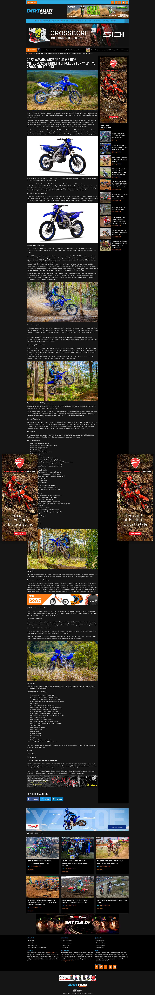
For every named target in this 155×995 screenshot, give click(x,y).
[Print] (62, 786)
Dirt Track (106, 21)
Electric (113, 21)
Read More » (34, 869)
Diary (39, 21)
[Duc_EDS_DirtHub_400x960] (113, 122)
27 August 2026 (117, 164)
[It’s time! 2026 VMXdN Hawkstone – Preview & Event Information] (105, 136)
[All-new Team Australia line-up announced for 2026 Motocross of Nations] (105, 148)
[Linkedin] (127, 2)
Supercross (55, 21)
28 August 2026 (117, 140)
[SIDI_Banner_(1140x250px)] (77, 46)
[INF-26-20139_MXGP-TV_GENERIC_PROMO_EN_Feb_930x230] (77, 934)
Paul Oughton (51, 953)
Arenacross (64, 21)
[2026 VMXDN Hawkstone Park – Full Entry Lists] (105, 209)
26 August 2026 (117, 225)
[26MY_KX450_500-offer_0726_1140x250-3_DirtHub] (98, 18)
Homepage (29, 53)
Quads (84, 21)
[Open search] (126, 21)
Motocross (46, 21)
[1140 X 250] (77, 830)
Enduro (72, 21)
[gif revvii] (62, 604)
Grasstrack (97, 21)
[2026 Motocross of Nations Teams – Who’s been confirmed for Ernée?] (105, 197)
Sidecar (90, 21)
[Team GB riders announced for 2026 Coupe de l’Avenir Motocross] (105, 160)
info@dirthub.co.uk (68, 961)
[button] (33, 799)
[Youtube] (123, 2)
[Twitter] (116, 2)
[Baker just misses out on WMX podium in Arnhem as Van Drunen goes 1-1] (105, 233)
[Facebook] (112, 2)
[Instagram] (119, 2)
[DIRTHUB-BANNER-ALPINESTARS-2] (77, 981)
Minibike (78, 21)
